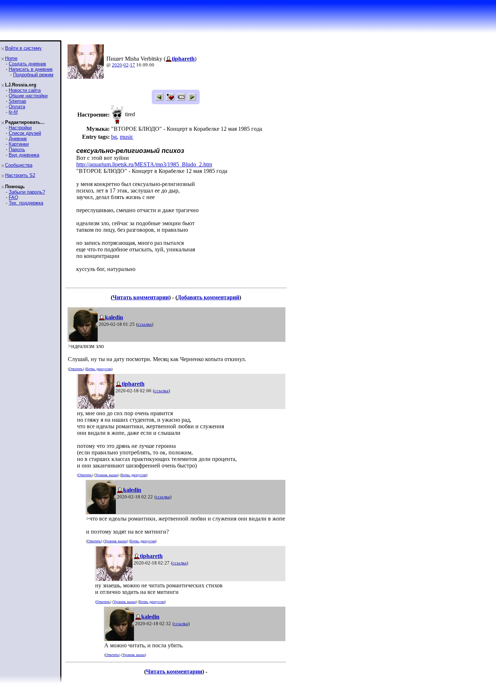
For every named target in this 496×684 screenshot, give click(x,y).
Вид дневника (24, 155)
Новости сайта (25, 90)
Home (11, 58)
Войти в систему (23, 48)
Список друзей (25, 133)
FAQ (13, 197)
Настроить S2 (20, 175)
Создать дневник (27, 63)
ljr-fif (13, 112)
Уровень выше (106, 475)
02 (126, 65)
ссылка (145, 324)
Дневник (18, 138)
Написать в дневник (31, 69)
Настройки (20, 127)
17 (132, 65)
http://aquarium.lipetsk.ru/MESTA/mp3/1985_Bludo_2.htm (144, 164)
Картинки (19, 144)
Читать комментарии (141, 297)
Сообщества (18, 165)
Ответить (76, 369)
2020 (117, 65)
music (126, 137)
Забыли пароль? (27, 192)
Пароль (17, 149)
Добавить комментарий (208, 297)
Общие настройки (28, 95)
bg (114, 137)
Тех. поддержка (26, 203)
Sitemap (17, 101)
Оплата (17, 106)
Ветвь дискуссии (98, 369)
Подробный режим (33, 74)
